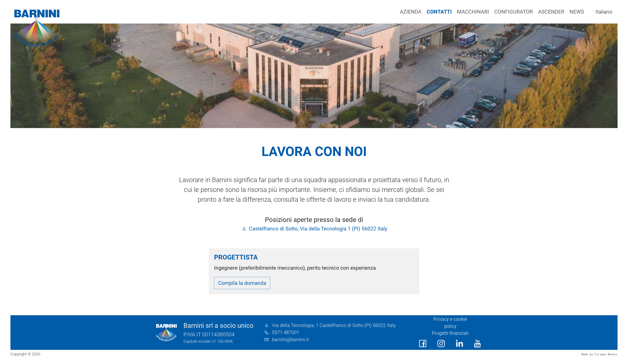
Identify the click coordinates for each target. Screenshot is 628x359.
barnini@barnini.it (290, 339)
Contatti (439, 12)
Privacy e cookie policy (450, 322)
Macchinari (473, 12)
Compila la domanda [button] (242, 283)
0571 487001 (285, 332)
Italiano (603, 12)
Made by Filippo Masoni (600, 354)
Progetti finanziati (450, 333)
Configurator (513, 12)
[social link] (423, 343)
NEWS (577, 12)
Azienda (410, 12)
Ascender (551, 12)
